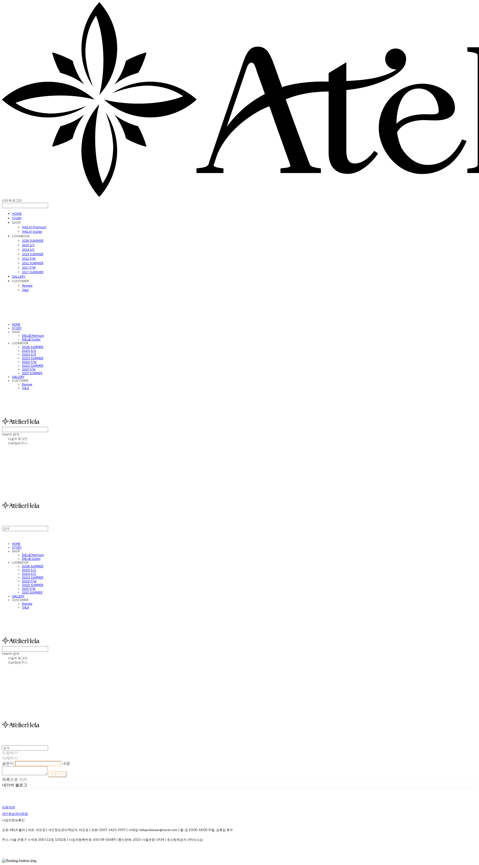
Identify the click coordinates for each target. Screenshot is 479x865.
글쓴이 (8, 763)
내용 (66, 763)
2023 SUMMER (32, 254)
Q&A (25, 290)
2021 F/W (29, 267)
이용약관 (8, 807)
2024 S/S (28, 249)
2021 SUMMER (32, 272)
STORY (17, 218)
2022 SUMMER (32, 263)
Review (27, 285)
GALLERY (18, 276)
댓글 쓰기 (57, 774)
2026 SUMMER (32, 240)
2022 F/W (29, 258)
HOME (17, 213)
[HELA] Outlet (32, 231)
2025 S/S (28, 245)
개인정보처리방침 (15, 814)
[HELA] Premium (34, 227)
